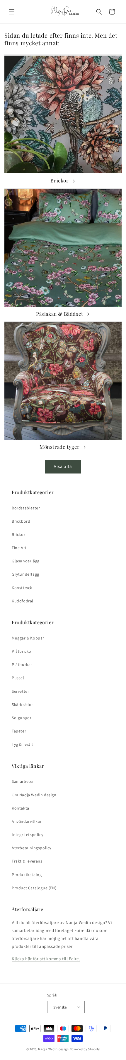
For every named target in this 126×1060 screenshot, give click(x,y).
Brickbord (21, 521)
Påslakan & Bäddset (59, 313)
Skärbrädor (22, 704)
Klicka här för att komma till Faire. (46, 958)
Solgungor (21, 717)
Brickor (59, 180)
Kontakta (20, 808)
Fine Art (19, 547)
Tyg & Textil (22, 744)
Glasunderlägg (26, 561)
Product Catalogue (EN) (34, 887)
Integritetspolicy (27, 834)
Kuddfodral (22, 601)
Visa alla (63, 466)
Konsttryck (22, 587)
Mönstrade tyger (60, 446)
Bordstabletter (26, 508)
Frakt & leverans (27, 861)
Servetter (20, 691)
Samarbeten (23, 781)
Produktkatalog (27, 874)
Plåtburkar (22, 664)
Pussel (18, 677)
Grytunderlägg (25, 574)
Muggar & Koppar (28, 638)
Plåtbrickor (22, 651)
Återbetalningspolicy (31, 847)
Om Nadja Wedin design (34, 795)
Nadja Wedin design (53, 1049)
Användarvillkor (27, 821)
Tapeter (19, 731)
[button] (11, 11)
